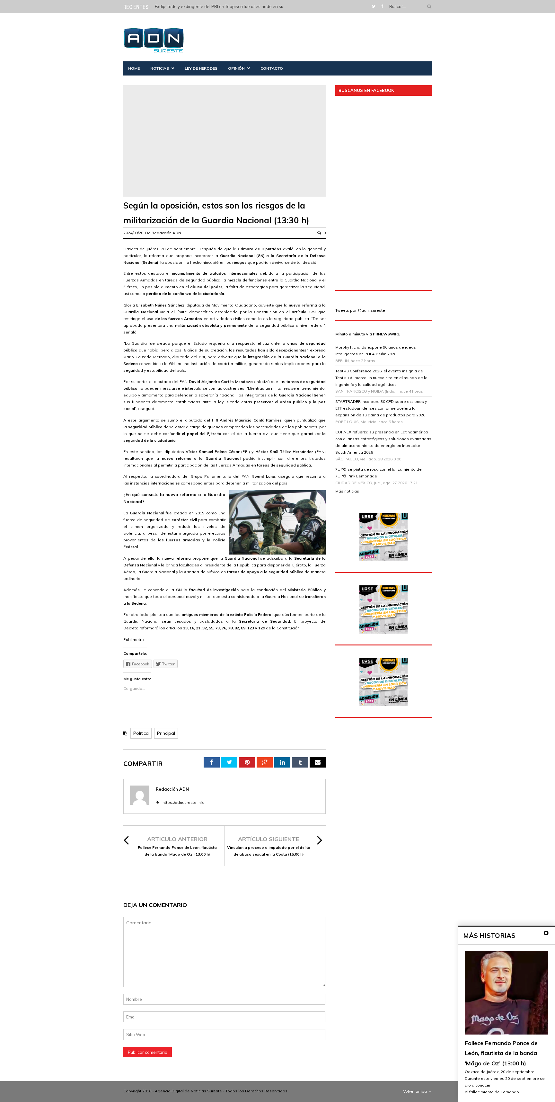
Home (134, 68)
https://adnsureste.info (184, 802)
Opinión (236, 68)
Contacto (271, 68)
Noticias (159, 68)
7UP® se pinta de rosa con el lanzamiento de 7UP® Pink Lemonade (378, 472)
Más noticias (347, 491)
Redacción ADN (166, 232)
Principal (166, 733)
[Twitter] (373, 6)
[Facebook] (382, 6)
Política (141, 733)
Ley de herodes (201, 68)
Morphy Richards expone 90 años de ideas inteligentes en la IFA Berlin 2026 (375, 350)
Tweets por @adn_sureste (360, 310)
